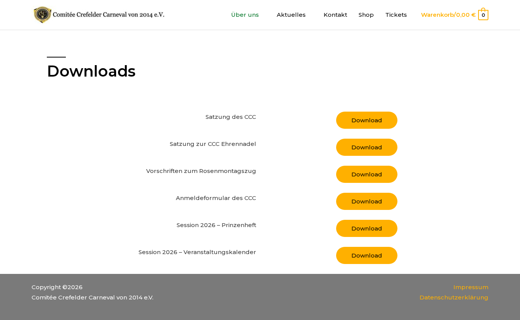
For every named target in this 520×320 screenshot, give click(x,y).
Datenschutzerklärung (454, 297)
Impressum (470, 287)
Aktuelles (291, 14)
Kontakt (335, 14)
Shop (366, 14)
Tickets (396, 14)
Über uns (245, 14)
